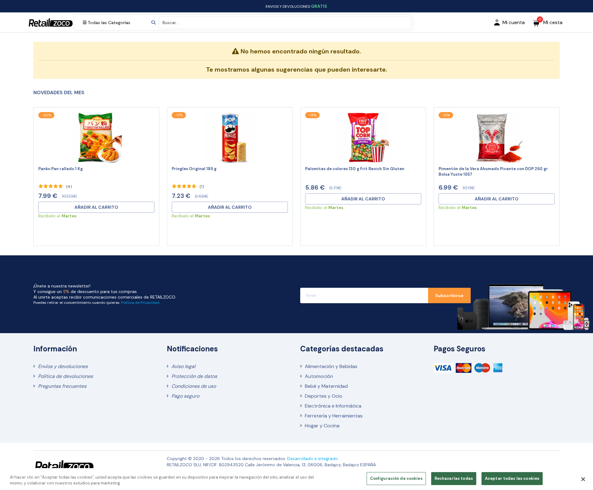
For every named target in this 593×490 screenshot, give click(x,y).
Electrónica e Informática (333, 406)
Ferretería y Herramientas (334, 416)
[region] (296, 479)
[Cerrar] (583, 479)
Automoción (319, 376)
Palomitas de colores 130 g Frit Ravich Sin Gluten (354, 168)
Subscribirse (449, 295)
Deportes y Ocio (323, 396)
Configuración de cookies (396, 478)
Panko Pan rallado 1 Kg (60, 168)
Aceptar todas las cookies (512, 478)
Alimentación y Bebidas (331, 366)
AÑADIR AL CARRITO (96, 207)
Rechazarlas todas (454, 478)
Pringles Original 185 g (194, 168)
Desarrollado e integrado (312, 458)
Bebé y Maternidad (326, 386)
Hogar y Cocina (322, 425)
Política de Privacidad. (140, 302)
